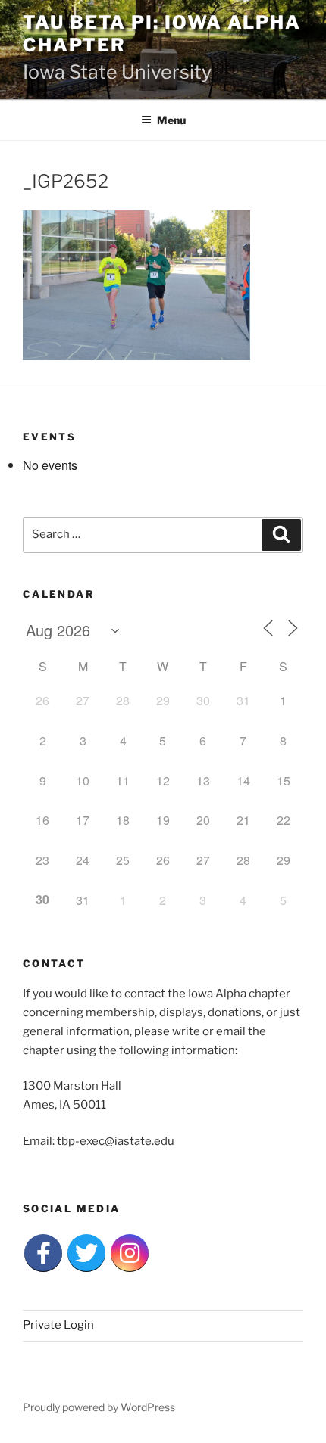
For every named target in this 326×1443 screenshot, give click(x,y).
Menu (171, 120)
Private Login (58, 1325)
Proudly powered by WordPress (99, 1407)
